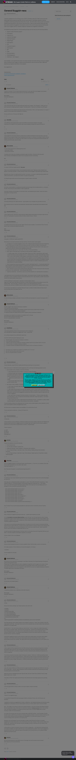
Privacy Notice (35, 381)
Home (8, 2)
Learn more (40, 378)
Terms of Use (43, 381)
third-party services (30, 382)
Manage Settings (41, 385)
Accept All (34, 385)
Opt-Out (45, 383)
